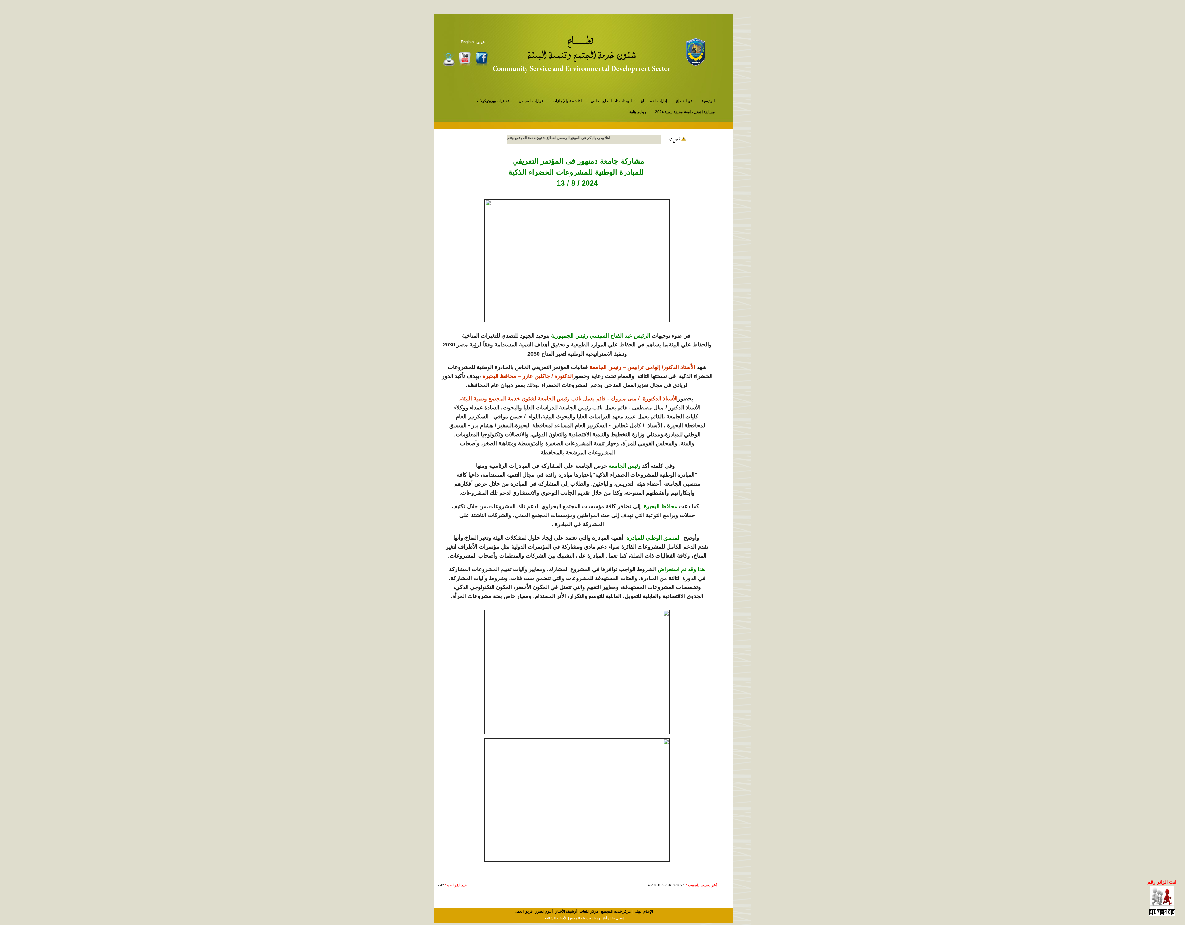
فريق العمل (524, 911)
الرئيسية (708, 101)
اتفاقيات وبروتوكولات (493, 101)
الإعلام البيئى (643, 911)
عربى (480, 42)
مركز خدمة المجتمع (615, 911)
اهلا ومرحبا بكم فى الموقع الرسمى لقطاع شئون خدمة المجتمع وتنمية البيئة (568, 138)
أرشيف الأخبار (566, 911)
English (467, 42)
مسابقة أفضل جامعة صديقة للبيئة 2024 (685, 112)
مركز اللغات (588, 911)
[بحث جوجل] (449, 59)
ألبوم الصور (543, 911)
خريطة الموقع (580, 918)
